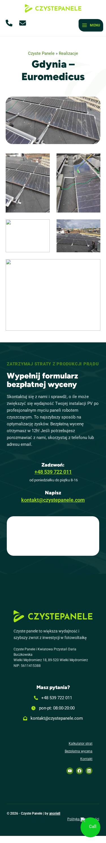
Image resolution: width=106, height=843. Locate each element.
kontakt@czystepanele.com (53, 500)
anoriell (54, 813)
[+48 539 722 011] (53, 697)
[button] (10, 23)
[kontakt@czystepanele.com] (53, 718)
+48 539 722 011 (53, 472)
